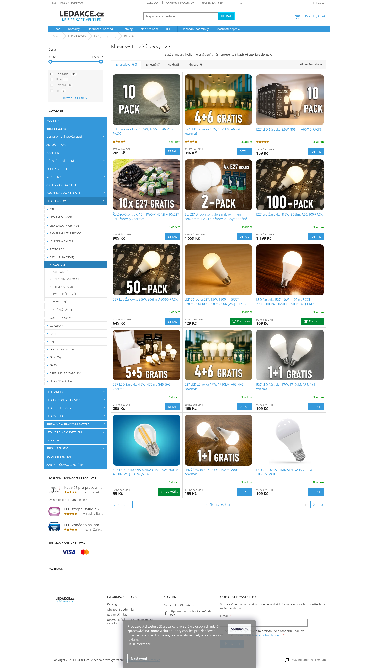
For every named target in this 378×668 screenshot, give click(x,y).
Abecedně (195, 64)
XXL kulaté (60, 272)
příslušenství (57, 448)
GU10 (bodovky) (61, 317)
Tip (59, 91)
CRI (52, 209)
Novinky (52, 120)
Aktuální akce (57, 144)
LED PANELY (54, 392)
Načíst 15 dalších (218, 505)
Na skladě (65, 74)
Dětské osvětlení (60, 161)
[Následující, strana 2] (313, 504)
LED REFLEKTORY (59, 408)
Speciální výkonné (66, 279)
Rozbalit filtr (73, 98)
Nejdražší (174, 64)
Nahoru (123, 505)
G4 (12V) (55, 357)
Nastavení (139, 658)
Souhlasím (239, 629)
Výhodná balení (61, 241)
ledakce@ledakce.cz (182, 605)
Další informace (139, 644)
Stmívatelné (58, 302)
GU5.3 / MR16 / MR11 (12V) (67, 349)
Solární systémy (59, 456)
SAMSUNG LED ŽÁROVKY (66, 233)
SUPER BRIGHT (56, 169)
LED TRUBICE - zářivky (63, 400)
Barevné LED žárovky (65, 373)
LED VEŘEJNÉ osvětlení (64, 432)
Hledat (226, 16)
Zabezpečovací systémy (65, 464)
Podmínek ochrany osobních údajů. (258, 635)
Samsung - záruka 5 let (64, 193)
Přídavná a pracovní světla (68, 424)
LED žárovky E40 (61, 381)
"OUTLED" (53, 152)
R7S (52, 341)
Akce (60, 79)
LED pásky (54, 440)
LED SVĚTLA (54, 416)
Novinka (63, 85)
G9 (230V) (56, 325)
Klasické (59, 264)
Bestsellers (56, 128)
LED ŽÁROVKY (56, 201)
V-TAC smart (55, 177)
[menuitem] (56, 29)
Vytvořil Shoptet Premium (309, 659)
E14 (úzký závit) (61, 310)
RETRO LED (57, 249)
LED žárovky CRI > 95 (64, 225)
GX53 (53, 365)
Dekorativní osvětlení (64, 136)
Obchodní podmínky (180, 3)
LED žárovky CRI (61, 217)
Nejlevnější (152, 64)
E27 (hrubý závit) (62, 257)
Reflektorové (63, 286)
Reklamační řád (212, 3)
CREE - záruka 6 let (61, 185)
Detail (172, 151)
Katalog (152, 3)
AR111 (54, 333)
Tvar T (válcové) (64, 294)
